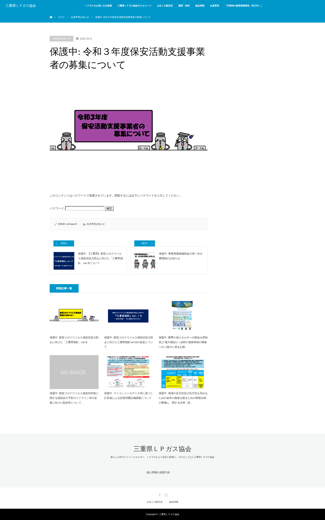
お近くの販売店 (165, 5)
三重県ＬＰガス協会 (21, 6)
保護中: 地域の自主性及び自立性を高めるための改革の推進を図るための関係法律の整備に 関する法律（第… (183, 398)
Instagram (166, 494)
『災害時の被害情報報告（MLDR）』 (244, 5)
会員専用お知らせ (61, 38)
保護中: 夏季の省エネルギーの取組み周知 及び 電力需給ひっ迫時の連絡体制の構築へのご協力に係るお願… (183, 342)
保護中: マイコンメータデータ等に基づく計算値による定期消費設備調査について (128, 395)
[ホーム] (51, 12)
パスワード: (57, 208)
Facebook (159, 494)
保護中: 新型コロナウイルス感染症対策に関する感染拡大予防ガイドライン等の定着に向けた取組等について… (74, 398)
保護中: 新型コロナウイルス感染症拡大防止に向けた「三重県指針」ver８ (74, 340)
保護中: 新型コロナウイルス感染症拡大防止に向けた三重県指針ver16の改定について (128, 342)
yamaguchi (71, 224)
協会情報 (199, 5)
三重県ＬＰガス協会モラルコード (134, 5)
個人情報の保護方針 (158, 472)
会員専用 (214, 5)
